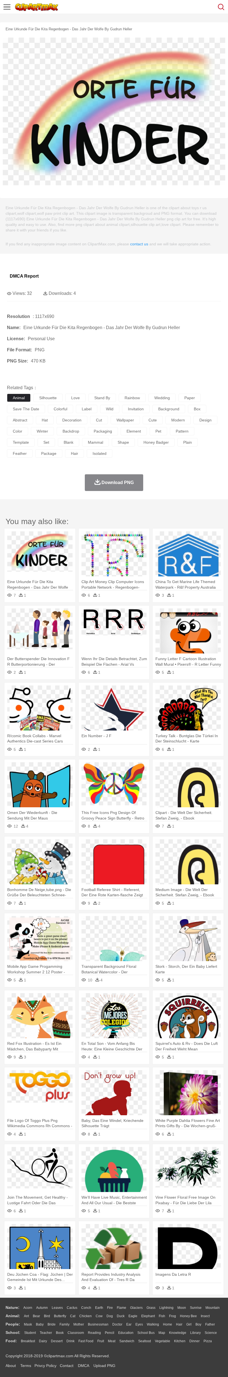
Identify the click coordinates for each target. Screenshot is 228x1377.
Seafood (144, 1341)
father (210, 1324)
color (17, 431)
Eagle (132, 1316)
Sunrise (196, 1308)
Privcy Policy (45, 1365)
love (75, 398)
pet (158, 431)
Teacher (46, 1333)
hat (45, 420)
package (48, 453)
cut (99, 420)
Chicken (85, 1316)
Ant (26, 1316)
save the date (26, 409)
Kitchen (179, 1341)
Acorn (27, 1308)
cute (152, 420)
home (167, 1324)
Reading (94, 1333)
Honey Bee (188, 1316)
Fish (162, 1316)
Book (60, 1333)
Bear (36, 1316)
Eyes (139, 1324)
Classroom (76, 1333)
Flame (121, 1308)
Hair (179, 1324)
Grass (151, 1308)
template (21, 442)
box (197, 409)
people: (13, 1324)
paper (189, 398)
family (65, 1324)
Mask (28, 1324)
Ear (129, 1324)
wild (109, 409)
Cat (72, 1316)
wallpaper (125, 420)
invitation (136, 409)
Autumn (42, 1308)
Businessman (98, 1324)
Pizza (208, 1341)
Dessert (57, 1341)
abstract (20, 420)
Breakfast (28, 1341)
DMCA (83, 1365)
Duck (121, 1316)
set (46, 442)
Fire (110, 1308)
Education (125, 1333)
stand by (102, 398)
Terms (25, 1365)
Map (161, 1333)
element (134, 431)
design (205, 420)
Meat (111, 1341)
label (86, 409)
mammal (95, 442)
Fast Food (85, 1341)
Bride (52, 1324)
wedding (162, 398)
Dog (109, 1316)
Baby (40, 1324)
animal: (13, 1316)
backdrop (71, 431)
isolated (99, 453)
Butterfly (60, 1316)
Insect (205, 1316)
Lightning (166, 1308)
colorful (60, 409)
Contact (66, 1365)
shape (123, 442)
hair (74, 453)
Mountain (212, 1308)
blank (68, 442)
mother (78, 1324)
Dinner (194, 1341)
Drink (70, 1341)
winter (42, 431)
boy (198, 1324)
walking (153, 1324)
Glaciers (136, 1308)
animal (19, 398)
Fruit (100, 1341)
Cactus (72, 1308)
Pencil (109, 1333)
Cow (99, 1316)
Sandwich (126, 1341)
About (11, 1365)
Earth (99, 1308)
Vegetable (162, 1341)
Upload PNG (104, 1365)
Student (30, 1333)
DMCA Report (24, 276)
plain (187, 442)
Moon (181, 1308)
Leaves (57, 1308)
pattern (182, 431)
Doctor (117, 1324)
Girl (189, 1324)
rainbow (132, 398)
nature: (12, 1307)
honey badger (156, 442)
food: (11, 1341)
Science (211, 1333)
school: (13, 1332)
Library (195, 1333)
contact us (139, 244)
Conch (86, 1308)
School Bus (146, 1333)
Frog (172, 1316)
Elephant (148, 1316)
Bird (47, 1316)
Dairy (43, 1341)
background (168, 409)
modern (178, 420)
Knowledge (177, 1333)
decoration (71, 420)
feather (20, 453)
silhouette (48, 398)
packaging (103, 431)
